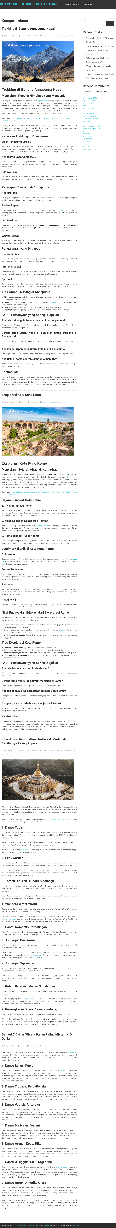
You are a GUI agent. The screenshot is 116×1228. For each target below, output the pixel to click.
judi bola (5, 152)
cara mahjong (26, 850)
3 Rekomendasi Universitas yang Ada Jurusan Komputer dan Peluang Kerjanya (100, 50)
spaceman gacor (89, 149)
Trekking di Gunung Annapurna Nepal (28, 28)
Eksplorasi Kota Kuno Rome (22, 395)
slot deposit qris (35, 955)
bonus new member (64, 210)
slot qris (86, 111)
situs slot (86, 141)
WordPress (76, 1225)
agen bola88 (42, 101)
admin (22, 36)
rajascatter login (89, 101)
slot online (87, 134)
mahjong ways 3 (29, 999)
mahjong (52, 302)
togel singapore (62, 1167)
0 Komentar (33, 36)
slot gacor (87, 124)
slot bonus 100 (88, 136)
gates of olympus (89, 116)
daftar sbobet (72, 477)
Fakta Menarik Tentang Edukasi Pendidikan (26, 1225)
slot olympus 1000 (90, 98)
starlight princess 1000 (91, 126)
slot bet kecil (88, 108)
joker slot (86, 121)
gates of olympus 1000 (91, 129)
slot (84, 131)
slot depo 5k (87, 103)
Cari (84, 20)
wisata (45, 36)
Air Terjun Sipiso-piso (56, 751)
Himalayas (46, 1225)
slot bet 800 (72, 1052)
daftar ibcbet (43, 526)
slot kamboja (11, 919)
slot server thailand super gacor (60, 819)
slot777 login (65, 1071)
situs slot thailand (89, 113)
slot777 (85, 106)
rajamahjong (87, 139)
